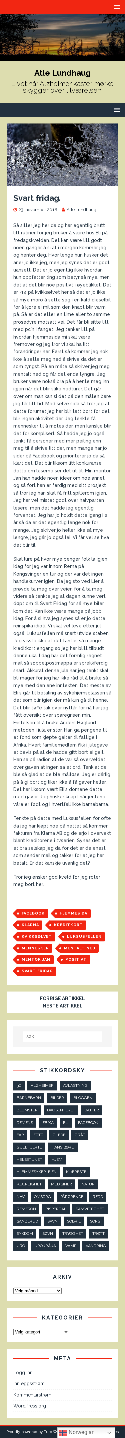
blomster (27, 1110)
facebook (33, 913)
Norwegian (81, 1432)
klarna (30, 925)
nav (21, 1196)
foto (38, 1135)
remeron (26, 1209)
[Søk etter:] (62, 1036)
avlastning (75, 1085)
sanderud (27, 1221)
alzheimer (42, 1085)
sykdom (25, 1233)
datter (91, 1110)
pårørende (71, 1196)
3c (19, 1085)
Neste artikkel (63, 1005)
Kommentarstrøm (32, 1395)
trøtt (98, 1233)
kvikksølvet (37, 936)
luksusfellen (84, 936)
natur (88, 1184)
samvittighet (90, 1209)
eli (66, 1122)
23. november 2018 (38, 209)
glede (59, 1135)
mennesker (35, 948)
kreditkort (68, 925)
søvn (47, 1233)
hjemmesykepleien (37, 1171)
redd (98, 1196)
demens (25, 1122)
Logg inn (23, 1372)
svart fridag (37, 971)
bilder (57, 1097)
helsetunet (29, 1159)
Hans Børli (63, 1147)
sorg (95, 1221)
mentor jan (36, 959)
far (20, 1135)
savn (52, 1221)
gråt (80, 1135)
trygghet (72, 1233)
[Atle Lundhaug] (62, 57)
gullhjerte (29, 1147)
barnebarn (29, 1097)
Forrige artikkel (62, 998)
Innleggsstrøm (29, 1383)
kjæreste (76, 1171)
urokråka (45, 1245)
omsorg (42, 1196)
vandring (96, 1245)
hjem (56, 1159)
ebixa (48, 1122)
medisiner (61, 1184)
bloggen (82, 1097)
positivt (76, 959)
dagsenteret (61, 1110)
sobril (74, 1221)
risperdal (55, 1209)
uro (21, 1245)
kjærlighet (29, 1184)
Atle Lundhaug (81, 209)
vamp (70, 1245)
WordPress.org (29, 1405)
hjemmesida (73, 913)
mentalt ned (79, 948)
